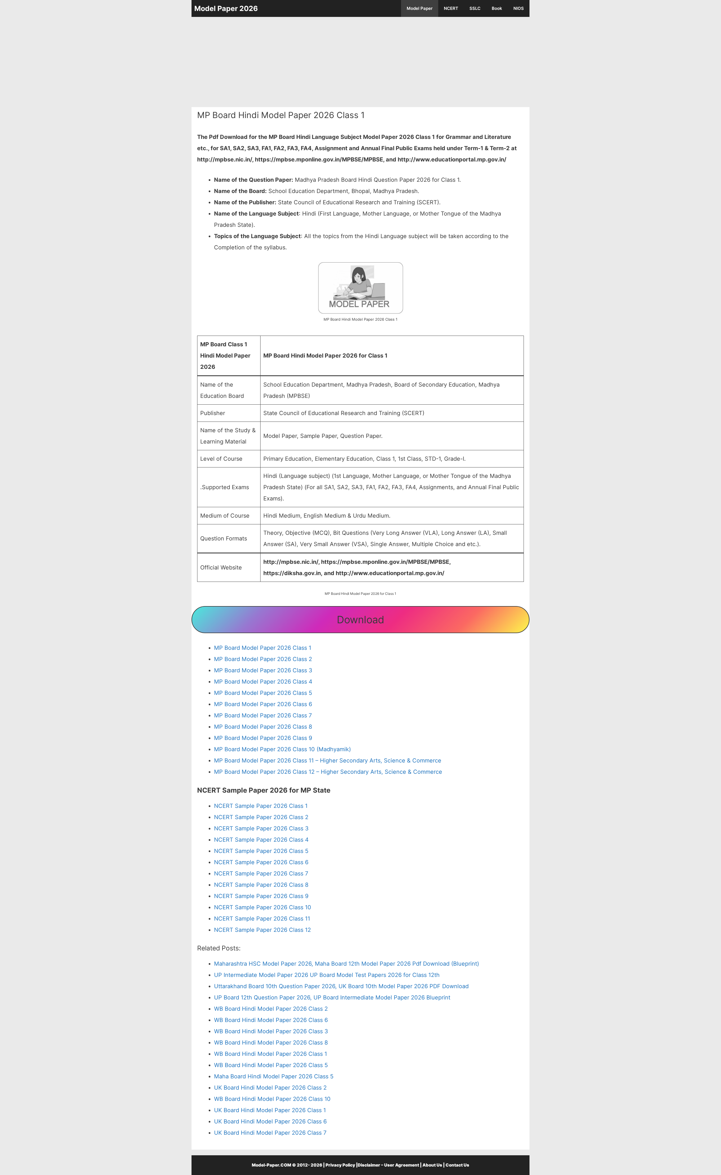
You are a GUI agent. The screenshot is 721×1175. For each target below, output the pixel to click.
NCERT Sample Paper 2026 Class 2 (261, 817)
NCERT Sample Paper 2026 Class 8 (261, 884)
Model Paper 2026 (226, 8)
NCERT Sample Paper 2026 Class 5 (261, 851)
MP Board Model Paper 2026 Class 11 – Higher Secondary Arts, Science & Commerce (327, 760)
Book (497, 8)
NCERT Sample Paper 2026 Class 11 (262, 918)
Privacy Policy (340, 1165)
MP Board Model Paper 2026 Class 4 (263, 681)
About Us (432, 1165)
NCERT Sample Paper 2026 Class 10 (262, 907)
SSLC (474, 8)
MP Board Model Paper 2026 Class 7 (263, 715)
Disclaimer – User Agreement (388, 1165)
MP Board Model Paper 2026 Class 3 (263, 670)
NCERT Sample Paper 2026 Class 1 (261, 805)
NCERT (451, 8)
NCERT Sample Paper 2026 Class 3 (261, 828)
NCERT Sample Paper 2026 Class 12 (262, 929)
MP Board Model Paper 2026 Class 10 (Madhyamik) (282, 749)
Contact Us (457, 1165)
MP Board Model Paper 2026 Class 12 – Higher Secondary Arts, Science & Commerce (328, 771)
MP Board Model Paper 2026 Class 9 (263, 738)
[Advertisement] (360, 62)
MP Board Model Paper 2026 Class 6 (263, 704)
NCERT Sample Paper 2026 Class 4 (261, 839)
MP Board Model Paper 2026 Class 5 (263, 693)
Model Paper (420, 8)
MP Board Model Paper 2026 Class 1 (262, 647)
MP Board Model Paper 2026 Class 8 (263, 726)
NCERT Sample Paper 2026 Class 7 (261, 873)
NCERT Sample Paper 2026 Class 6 (261, 862)
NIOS (518, 8)
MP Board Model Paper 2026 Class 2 (263, 659)
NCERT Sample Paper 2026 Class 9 (261, 896)
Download (360, 619)
